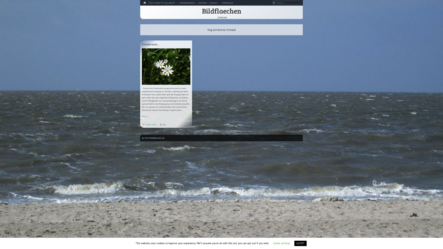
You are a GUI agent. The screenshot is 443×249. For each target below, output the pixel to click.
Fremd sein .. (150, 44)
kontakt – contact (208, 3)
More (145, 116)
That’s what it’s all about (161, 3)
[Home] (145, 2)
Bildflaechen (221, 10)
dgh (164, 124)
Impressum (227, 3)
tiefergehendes (187, 3)
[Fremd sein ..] (166, 86)
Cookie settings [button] (281, 243)
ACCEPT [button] (300, 243)
